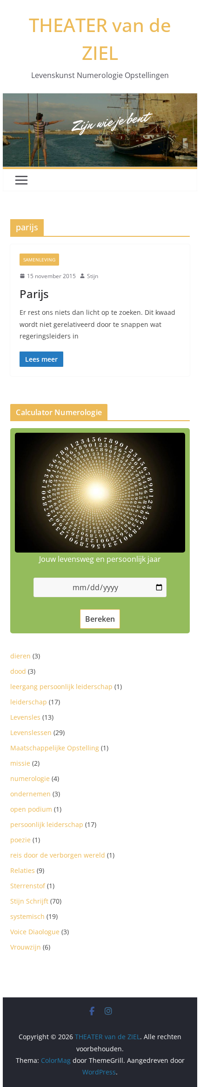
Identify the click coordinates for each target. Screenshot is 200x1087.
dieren (20, 655)
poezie (20, 839)
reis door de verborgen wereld (57, 855)
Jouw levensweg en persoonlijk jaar (100, 559)
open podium (31, 809)
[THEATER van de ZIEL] (100, 100)
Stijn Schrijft (29, 901)
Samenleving (39, 259)
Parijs (34, 293)
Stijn (92, 276)
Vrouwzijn (25, 947)
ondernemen (30, 793)
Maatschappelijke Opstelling (54, 747)
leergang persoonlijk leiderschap (61, 686)
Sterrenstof (27, 885)
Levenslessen (31, 732)
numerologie (30, 778)
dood (18, 671)
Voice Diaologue (35, 931)
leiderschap (28, 701)
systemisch (27, 916)
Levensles (25, 717)
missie (20, 763)
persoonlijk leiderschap (46, 824)
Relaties (22, 870)
